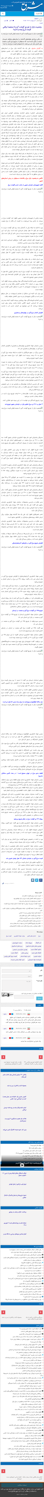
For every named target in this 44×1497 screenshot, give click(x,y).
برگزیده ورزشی (38, 1169)
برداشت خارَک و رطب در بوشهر (17, 1212)
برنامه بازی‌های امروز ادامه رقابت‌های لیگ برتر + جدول (26, 1396)
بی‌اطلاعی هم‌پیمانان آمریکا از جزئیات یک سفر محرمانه (27, 1394)
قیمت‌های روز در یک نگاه (35, 1142)
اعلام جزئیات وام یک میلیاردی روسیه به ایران (29, 1388)
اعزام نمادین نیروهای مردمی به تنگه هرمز (14, 1234)
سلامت (41, 1463)
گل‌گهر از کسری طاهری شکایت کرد (32, 1289)
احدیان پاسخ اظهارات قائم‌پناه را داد (32, 1281)
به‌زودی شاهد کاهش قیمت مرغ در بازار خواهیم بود (27, 898)
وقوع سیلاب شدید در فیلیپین (33, 1412)
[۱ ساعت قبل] (32, 1055)
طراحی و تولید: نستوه (22, 1494)
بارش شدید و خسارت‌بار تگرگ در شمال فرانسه (29, 1417)
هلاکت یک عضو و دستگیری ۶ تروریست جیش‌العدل (15, 1120)
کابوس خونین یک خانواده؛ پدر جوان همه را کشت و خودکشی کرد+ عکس (14, 1097)
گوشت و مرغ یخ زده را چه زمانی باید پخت (30, 901)
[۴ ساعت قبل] (35, 1226)
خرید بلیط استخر (25, 956)
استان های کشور (31, 936)
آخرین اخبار (39, 1326)
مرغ (39, 936)
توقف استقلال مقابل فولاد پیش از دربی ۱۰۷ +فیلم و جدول (14, 1174)
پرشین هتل (24, 953)
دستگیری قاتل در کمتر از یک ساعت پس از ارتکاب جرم (34, 1318)
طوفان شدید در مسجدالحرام (33, 1430)
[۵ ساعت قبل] (32, 1470)
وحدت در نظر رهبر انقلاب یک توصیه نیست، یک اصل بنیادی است (24, 1378)
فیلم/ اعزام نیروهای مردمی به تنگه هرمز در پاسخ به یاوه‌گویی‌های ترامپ (22, 1258)
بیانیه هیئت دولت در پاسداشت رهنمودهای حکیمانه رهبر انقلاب (24, 1449)
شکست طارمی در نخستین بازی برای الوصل (30, 1292)
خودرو (41, 1048)
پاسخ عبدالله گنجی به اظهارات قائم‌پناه (31, 1263)
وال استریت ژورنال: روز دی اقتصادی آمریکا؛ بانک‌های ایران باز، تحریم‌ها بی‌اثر (23, 1374)
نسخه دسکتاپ (22, 1485)
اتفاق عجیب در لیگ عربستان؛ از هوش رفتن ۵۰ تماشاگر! (26, 1366)
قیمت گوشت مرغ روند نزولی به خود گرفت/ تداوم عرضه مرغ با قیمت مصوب (23, 905)
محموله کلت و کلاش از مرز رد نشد (16, 1085)
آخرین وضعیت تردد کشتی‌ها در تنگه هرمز (28, 1163)
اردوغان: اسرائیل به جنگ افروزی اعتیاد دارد (30, 1459)
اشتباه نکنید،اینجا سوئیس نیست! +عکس (30, 913)
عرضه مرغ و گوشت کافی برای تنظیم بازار (30, 916)
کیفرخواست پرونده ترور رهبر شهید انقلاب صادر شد (27, 1446)
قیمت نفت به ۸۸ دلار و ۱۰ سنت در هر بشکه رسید (28, 1409)
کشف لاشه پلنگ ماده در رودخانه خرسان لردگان (15, 1108)
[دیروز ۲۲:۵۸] (35, 1187)
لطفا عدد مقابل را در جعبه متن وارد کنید (32, 993)
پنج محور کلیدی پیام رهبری (34, 1443)
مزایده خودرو (37, 956)
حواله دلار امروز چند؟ (35, 1145)
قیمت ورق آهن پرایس (10, 956)
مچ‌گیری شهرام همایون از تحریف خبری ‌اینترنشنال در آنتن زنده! (24, 1279)
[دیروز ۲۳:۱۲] (35, 1176)
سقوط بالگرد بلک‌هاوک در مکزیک (32, 1347)
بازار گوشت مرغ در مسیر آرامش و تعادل (30, 918)
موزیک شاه (29, 943)
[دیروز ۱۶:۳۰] (35, 1133)
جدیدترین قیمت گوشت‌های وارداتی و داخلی (29, 921)
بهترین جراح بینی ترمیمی (20, 949)
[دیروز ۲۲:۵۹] (35, 1237)
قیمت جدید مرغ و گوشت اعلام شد (31, 896)
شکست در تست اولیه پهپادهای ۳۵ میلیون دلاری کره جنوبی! (25, 1457)
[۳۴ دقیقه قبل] (35, 1078)
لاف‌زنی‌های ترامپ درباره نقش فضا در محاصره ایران (27, 1286)
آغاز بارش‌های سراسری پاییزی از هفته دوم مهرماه (28, 1363)
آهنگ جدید (14, 953)
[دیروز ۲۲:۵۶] (35, 1198)
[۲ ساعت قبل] (35, 1100)
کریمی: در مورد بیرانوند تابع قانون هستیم (30, 1386)
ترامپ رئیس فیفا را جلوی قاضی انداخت (31, 1331)
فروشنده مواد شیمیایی (34, 960)
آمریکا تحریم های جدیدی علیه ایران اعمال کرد (29, 1276)
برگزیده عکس (39, 1208)
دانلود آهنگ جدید (36, 949)
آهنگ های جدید (36, 953)
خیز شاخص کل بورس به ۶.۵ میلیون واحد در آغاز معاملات (26, 1415)
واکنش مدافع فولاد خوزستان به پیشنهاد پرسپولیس (28, 1428)
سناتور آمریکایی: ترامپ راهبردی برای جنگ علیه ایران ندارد (26, 1252)
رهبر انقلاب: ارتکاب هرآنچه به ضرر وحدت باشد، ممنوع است (25, 1250)
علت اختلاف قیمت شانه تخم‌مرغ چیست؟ (30, 1329)
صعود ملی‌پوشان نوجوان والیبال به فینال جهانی (15, 1196)
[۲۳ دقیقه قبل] (32, 1311)
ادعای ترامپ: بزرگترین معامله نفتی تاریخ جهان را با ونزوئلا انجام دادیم (23, 1454)
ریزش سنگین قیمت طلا (35, 1148)
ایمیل (40, 975)
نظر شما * (39, 981)
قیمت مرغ (8, 936)
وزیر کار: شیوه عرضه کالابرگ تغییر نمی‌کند (14, 1130)
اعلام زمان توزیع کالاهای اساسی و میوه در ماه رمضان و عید (25, 923)
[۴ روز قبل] (12, 1055)
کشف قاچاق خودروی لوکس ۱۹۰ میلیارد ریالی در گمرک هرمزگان (33, 1063)
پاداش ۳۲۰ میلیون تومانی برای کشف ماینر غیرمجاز (14, 1075)
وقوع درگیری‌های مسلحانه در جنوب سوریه (30, 1407)
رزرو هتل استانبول (17, 946)
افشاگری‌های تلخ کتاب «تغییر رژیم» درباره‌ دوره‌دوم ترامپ (26, 1441)
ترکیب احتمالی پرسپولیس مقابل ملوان (31, 1404)
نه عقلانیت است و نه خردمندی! (33, 1271)
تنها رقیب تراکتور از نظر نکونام (17, 1184)
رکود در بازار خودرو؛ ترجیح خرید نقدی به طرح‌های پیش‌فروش (13, 1063)
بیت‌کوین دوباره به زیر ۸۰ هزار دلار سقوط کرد (29, 1420)
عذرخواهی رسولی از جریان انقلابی (32, 1260)
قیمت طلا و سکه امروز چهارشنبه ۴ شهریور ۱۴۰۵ (28, 1153)
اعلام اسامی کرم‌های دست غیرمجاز (14, 1478)
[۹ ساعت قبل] (12, 1470)
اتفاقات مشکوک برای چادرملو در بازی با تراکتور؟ (29, 1273)
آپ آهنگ (38, 943)
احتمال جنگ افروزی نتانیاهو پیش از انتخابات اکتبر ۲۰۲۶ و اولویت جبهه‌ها (22, 1438)
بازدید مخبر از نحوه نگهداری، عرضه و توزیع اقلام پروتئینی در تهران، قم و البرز (22, 909)
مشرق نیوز (28, 5)
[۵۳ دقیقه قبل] (35, 1089)
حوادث (41, 1304)
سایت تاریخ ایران (17, 943)
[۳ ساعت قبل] (35, 1111)
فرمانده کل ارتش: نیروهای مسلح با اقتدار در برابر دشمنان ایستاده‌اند (23, 1358)
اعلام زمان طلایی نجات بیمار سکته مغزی (32, 1478)
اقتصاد (38, 13)
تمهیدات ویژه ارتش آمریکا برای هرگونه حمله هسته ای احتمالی (25, 1350)
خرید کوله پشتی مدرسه (17, 960)
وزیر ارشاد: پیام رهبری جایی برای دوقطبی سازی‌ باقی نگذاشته (25, 1425)
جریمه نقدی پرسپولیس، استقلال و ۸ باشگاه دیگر (28, 1381)
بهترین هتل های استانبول (33, 946)
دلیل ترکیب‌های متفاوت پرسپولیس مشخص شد (28, 1352)
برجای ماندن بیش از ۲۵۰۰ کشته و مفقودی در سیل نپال (26, 1402)
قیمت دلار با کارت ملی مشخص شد (32, 1151)
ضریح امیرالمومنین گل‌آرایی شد (33, 1399)
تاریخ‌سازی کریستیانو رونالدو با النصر (31, 1371)
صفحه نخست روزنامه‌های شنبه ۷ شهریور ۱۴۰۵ (15, 1224)
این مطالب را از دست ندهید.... (34, 1070)
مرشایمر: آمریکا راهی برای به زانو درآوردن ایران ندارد (27, 1255)
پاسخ (5, 1014)
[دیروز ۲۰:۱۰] (35, 1122)
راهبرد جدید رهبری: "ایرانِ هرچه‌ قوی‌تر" (30, 1355)
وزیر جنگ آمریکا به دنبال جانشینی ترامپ (30, 1294)
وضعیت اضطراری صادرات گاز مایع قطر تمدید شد (28, 1368)
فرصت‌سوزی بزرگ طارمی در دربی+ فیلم (30, 1265)
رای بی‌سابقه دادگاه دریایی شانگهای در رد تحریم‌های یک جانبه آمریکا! (23, 1299)
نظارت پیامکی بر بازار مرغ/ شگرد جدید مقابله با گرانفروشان (25, 926)
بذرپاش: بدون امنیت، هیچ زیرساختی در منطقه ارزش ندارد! (25, 1339)
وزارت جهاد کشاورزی (19, 936)
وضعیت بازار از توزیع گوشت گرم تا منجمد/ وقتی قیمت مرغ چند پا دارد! (22, 28)
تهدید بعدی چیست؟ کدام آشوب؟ (32, 1297)
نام (41, 970)
